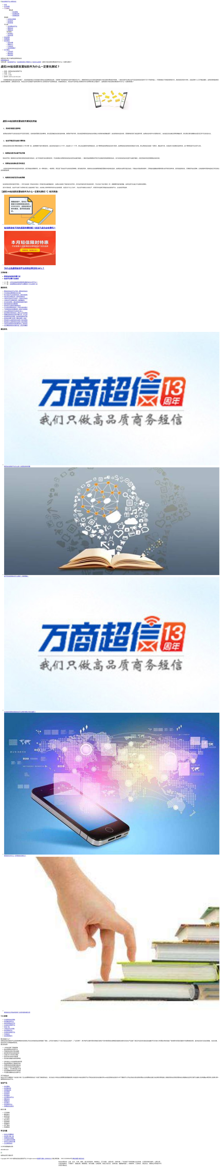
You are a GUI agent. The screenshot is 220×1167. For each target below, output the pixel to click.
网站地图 (75, 1158)
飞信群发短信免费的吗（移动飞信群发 (16, 309)
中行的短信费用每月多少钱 (12, 293)
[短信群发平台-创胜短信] (8, 1)
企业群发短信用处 (9, 1019)
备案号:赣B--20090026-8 (44, 1158)
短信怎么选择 (37, 62)
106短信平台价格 (9, 1028)
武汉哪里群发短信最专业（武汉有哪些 (16, 325)
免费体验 (7, 39)
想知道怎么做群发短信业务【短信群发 (16, 320)
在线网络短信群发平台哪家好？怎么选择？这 (23, 284)
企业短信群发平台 (9, 1032)
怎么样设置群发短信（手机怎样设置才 (16, 307)
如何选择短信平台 (9, 1023)
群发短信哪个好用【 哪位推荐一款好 (15, 318)
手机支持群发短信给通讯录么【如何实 (16, 323)
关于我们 (7, 49)
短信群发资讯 (21, 62)
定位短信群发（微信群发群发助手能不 (16, 302)
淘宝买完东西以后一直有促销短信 (14, 296)
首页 (5, 4)
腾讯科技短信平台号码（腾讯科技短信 (16, 291)
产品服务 (7, 8)
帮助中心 (29, 62)
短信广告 (7, 1027)
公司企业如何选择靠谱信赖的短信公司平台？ (23, 282)
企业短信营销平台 (9, 1025)
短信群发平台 (12, 62)
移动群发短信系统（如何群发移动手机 (16, 316)
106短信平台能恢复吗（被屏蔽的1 (14, 300)
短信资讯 (7, 40)
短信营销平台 (8, 1030)
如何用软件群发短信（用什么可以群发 (16, 313)
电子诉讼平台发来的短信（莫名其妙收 (16, 295)
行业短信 (7, 1034)
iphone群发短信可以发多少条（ (13, 311)
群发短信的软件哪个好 (12, 276)
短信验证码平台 (9, 1021)
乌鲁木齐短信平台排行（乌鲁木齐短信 (16, 298)
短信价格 (7, 37)
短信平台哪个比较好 (11, 278)
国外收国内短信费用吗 (11, 304)
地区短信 (81, 1158)
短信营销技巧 (8, 1036)
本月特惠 (7, 6)
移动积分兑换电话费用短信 (12, 305)
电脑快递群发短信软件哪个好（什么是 (16, 314)
